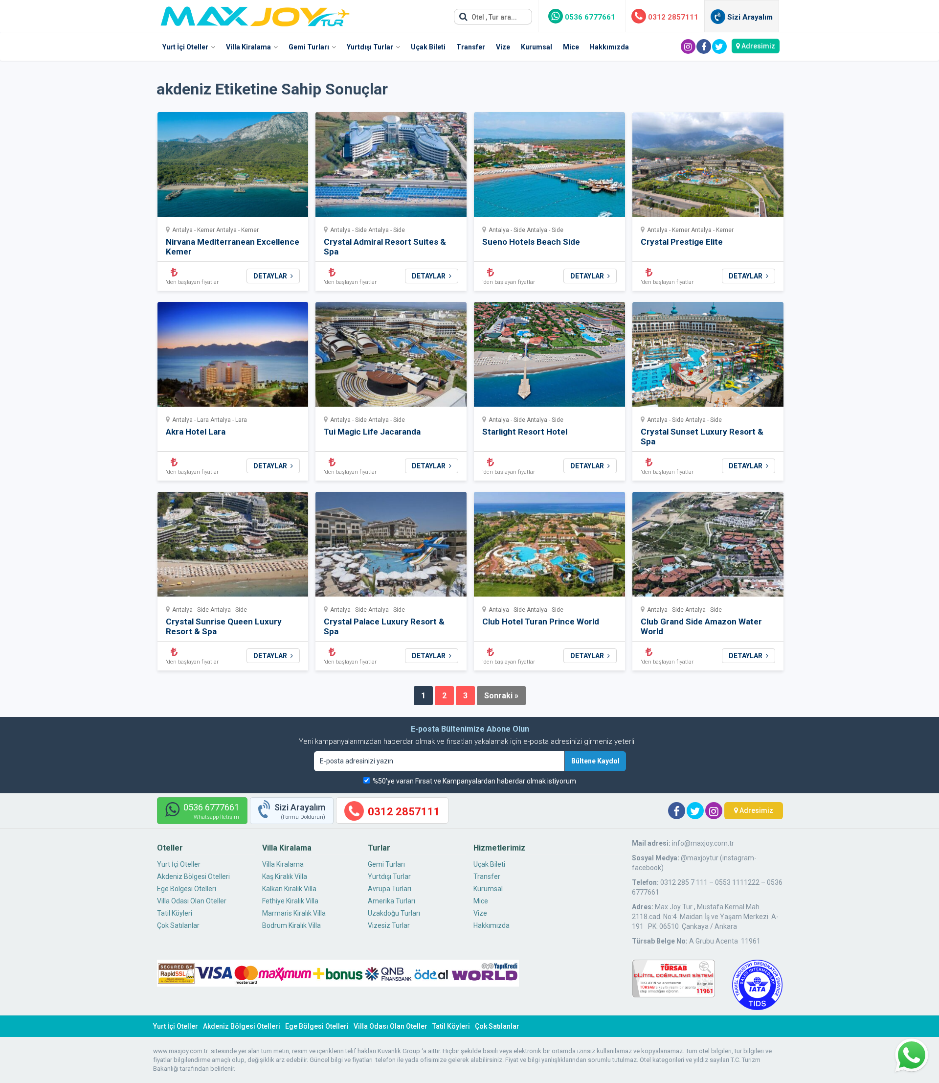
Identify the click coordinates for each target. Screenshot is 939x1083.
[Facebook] (703, 46)
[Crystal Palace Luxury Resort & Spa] (391, 547)
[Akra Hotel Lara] (233, 357)
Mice (571, 47)
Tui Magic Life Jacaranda (372, 432)
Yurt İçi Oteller (185, 47)
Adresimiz (757, 46)
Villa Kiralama (248, 47)
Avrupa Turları (389, 889)
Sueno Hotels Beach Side (531, 242)
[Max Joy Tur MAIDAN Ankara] (255, 13)
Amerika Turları (391, 901)
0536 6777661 (589, 17)
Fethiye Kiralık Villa (290, 901)
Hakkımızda (609, 47)
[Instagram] (688, 46)
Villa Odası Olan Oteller (191, 901)
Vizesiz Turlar (389, 925)
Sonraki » (501, 695)
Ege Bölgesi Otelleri (186, 889)
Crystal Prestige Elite (682, 242)
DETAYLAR (271, 276)
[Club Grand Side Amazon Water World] (707, 547)
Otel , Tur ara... (493, 17)
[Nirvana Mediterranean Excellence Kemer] (233, 167)
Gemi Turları (309, 47)
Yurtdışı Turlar (370, 47)
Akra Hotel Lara (195, 432)
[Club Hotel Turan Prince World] (549, 547)
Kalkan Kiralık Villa (289, 889)
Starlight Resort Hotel (524, 432)
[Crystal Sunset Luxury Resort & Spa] (707, 357)
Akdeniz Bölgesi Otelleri (193, 876)
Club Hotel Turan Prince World (540, 621)
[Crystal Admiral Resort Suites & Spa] (391, 167)
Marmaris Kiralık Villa (294, 913)
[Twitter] (719, 46)
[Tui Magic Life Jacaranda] (391, 357)
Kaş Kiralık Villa (284, 876)
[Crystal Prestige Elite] (707, 167)
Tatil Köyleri (174, 913)
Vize (503, 47)
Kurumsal (536, 47)
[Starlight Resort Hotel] (549, 357)
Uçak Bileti (428, 47)
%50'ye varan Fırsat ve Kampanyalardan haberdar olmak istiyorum (474, 781)
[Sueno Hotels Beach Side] (549, 167)
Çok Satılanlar (178, 925)
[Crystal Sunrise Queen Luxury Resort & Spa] (233, 547)
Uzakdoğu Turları (394, 913)
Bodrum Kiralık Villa (291, 925)
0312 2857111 (672, 17)
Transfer (470, 47)
